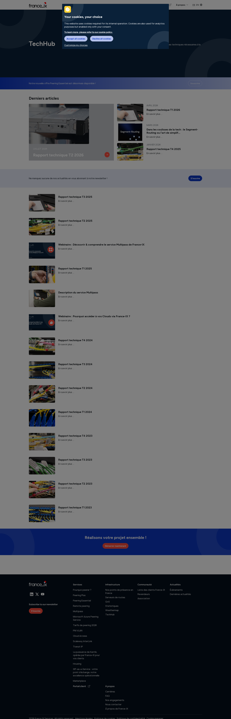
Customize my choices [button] (76, 45)
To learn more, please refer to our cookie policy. (88, 32)
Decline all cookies (101, 38)
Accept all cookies (76, 38)
